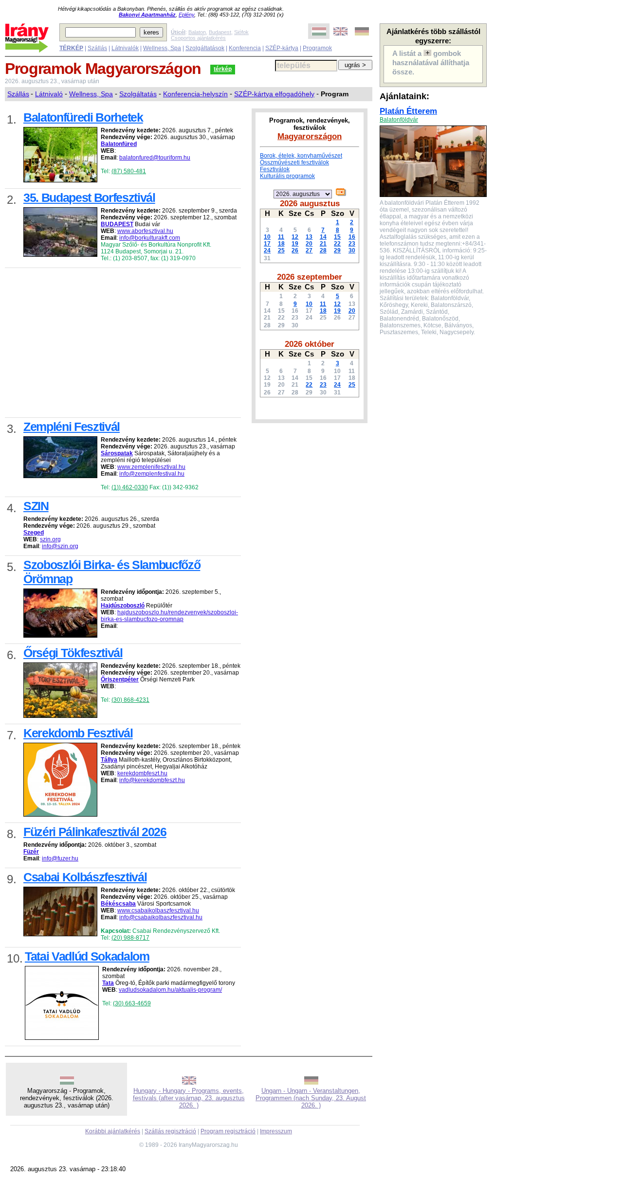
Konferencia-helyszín (195, 94)
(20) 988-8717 (130, 937)
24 (267, 250)
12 (295, 236)
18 (281, 243)
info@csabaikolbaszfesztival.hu (160, 917)
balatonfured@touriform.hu (154, 157)
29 (337, 250)
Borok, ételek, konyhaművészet (301, 155)
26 (295, 250)
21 (323, 243)
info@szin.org (60, 546)
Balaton (197, 32)
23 (351, 243)
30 (351, 250)
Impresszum (276, 1131)
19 (295, 243)
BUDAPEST (117, 224)
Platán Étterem (408, 111)
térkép (223, 69)
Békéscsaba (118, 903)
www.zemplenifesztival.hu (151, 467)
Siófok (241, 32)
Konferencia (245, 48)
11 (281, 236)
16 (351, 236)
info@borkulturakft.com (149, 237)
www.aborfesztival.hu (145, 231)
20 (309, 243)
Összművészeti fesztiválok (294, 162)
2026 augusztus (310, 203)
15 (337, 236)
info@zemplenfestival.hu (151, 473)
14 (323, 236)
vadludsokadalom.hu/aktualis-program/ (170, 989)
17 (267, 243)
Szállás (97, 48)
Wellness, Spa (162, 48)
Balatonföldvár (399, 119)
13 (309, 236)
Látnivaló (49, 94)
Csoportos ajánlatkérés (198, 38)
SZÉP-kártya (281, 48)
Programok (317, 48)
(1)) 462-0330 (129, 487)
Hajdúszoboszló (123, 605)
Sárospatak (117, 453)
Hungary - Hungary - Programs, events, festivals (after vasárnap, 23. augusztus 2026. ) (189, 1098)
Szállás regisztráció (170, 1131)
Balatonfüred (119, 144)
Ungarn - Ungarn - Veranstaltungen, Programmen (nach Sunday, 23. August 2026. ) (311, 1098)
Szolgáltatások (204, 48)
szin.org (50, 539)
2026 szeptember (309, 277)
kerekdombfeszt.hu (142, 773)
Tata (108, 983)
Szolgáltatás (138, 94)
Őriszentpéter (120, 679)
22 (337, 243)
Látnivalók (125, 48)
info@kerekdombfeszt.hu (152, 780)
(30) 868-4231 (130, 699)
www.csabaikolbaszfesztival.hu (158, 910)
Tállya (109, 759)
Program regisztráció (228, 1131)
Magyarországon (309, 136)
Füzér (31, 851)
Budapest (220, 32)
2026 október (309, 344)
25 (281, 250)
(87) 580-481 (128, 171)
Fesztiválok (275, 169)
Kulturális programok (287, 176)
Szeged (33, 532)
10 (267, 236)
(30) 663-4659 (132, 1003)
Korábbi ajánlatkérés (112, 1131)
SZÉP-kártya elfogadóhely (274, 94)
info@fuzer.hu (60, 858)
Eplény (186, 15)
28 (323, 250)
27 (309, 250)
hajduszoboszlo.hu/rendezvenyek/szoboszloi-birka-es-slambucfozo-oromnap (169, 616)
